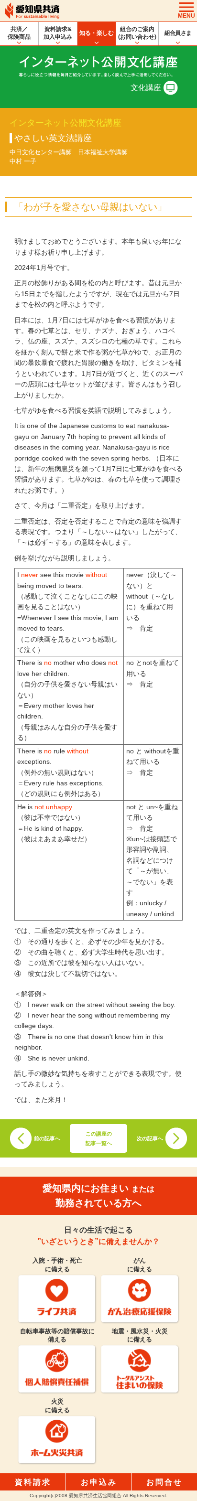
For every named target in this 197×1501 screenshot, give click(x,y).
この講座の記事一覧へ (99, 1138)
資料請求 (33, 1482)
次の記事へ (150, 1138)
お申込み (99, 1482)
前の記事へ (47, 1138)
